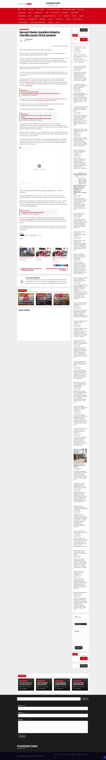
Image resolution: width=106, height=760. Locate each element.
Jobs (30, 12)
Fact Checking (40, 9)
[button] (88, 16)
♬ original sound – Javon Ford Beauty (30, 213)
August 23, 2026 (60, 686)
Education (81, 9)
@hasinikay (30, 85)
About (57, 22)
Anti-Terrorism (77, 19)
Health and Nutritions (53, 9)
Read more (81, 62)
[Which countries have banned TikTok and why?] (43, 252)
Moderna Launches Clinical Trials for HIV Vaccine (56, 269)
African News (74, 12)
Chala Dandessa (29, 39)
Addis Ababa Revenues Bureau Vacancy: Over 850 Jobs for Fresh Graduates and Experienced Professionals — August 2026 (80, 190)
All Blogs (31, 9)
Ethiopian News (55, 12)
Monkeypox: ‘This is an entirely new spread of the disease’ (31, 269)
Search (75, 35)
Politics (50, 19)
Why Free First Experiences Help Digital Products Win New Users (80, 304)
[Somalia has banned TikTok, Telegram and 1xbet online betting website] (27, 252)
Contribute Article (79, 754)
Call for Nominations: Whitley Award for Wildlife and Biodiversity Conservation (81, 279)
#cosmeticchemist (25, 212)
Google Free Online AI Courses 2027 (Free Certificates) (79, 573)
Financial (37, 16)
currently (27, 219)
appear (31, 219)
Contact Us (78, 647)
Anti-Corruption (32, 19)
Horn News (65, 12)
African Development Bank (37, 22)
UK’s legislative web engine (43, 100)
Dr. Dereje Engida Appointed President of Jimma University (80, 322)
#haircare (32, 212)
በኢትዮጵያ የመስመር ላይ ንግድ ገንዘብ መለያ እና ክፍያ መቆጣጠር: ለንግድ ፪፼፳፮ (80, 48)
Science (81, 16)
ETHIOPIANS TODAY (53, 3)
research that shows (29, 82)
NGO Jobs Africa (23, 22)
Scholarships (59, 19)
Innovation (21, 19)
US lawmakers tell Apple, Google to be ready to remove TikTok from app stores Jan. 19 (59, 258)
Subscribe (83, 30)
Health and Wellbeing (69, 9)
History (74, 16)
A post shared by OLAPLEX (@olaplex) (38, 186)
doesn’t (23, 219)
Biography (43, 19)
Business (66, 16)
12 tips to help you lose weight (61, 298)
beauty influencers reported (51, 98)
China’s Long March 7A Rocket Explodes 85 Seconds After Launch (81, 532)
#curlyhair (39, 93)
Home (23, 9)
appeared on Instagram (46, 190)
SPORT (30, 16)
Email (78, 624)
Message (77, 631)
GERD (60, 16)
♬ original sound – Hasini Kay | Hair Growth (31, 120)
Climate (68, 19)
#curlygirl (34, 93)
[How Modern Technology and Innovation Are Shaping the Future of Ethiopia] (80, 455)
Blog (58, 754)
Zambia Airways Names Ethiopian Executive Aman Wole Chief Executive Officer (80, 342)
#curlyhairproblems (46, 93)
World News (22, 16)
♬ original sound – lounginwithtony (29, 95)
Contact (50, 22)
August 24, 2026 (42, 686)
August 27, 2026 (24, 686)
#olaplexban (37, 212)
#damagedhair (28, 93)
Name (78, 617)
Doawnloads (22, 12)
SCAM (46, 12)
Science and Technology (49, 16)
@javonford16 (33, 206)
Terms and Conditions (71, 754)
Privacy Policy (63, 754)
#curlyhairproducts (55, 93)
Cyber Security (38, 12)
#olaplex (23, 93)
